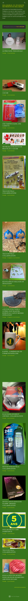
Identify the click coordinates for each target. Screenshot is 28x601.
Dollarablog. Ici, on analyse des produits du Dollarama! (13, 5)
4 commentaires (10, 285)
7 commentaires (10, 150)
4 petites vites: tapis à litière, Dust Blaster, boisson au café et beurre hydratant (13, 312)
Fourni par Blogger (15, 596)
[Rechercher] (25, 2)
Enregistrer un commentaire (13, 257)
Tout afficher (20, 26)
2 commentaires (10, 127)
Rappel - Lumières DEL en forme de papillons (12, 352)
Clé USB (5, 93)
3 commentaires (10, 470)
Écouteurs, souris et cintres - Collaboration (12, 415)
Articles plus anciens (20, 587)
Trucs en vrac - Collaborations (9, 192)
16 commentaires (11, 95)
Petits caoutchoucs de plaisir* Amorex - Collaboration (12, 503)
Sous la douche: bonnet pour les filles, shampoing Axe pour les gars (13, 577)
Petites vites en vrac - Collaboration (11, 468)
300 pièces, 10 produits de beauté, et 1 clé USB (12, 148)
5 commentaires (10, 195)
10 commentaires (11, 53)
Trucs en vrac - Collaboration (9, 255)
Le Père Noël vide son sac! (12, 51)
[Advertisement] (14, 66)
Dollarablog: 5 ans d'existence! (10, 530)
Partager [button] (4, 53)
